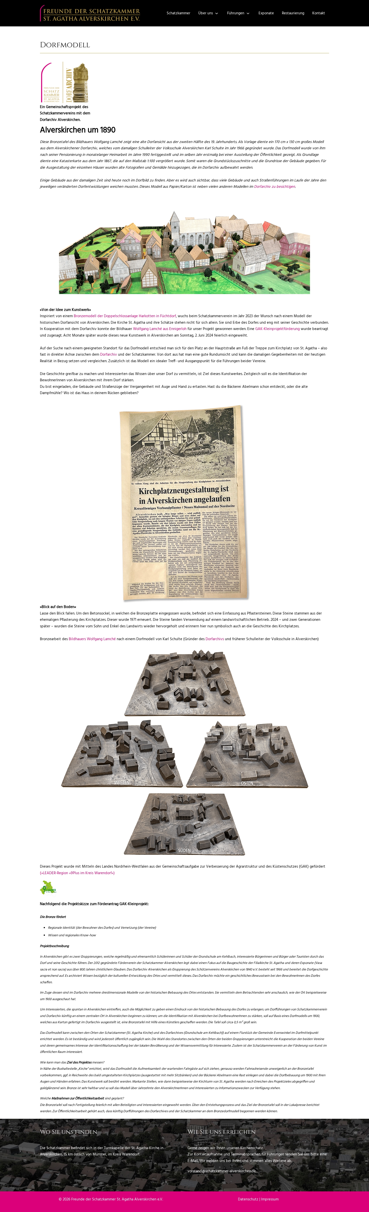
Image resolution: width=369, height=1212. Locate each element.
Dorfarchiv (108, 355)
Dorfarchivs (215, 639)
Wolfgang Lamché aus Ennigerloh (160, 329)
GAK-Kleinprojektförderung (277, 329)
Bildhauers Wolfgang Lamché (92, 639)
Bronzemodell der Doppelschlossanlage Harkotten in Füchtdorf (125, 316)
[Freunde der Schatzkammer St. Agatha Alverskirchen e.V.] (90, 13)
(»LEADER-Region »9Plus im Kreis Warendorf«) (77, 873)
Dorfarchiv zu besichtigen (274, 187)
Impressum (270, 1199)
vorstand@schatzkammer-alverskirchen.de (222, 1171)
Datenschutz (248, 1199)
